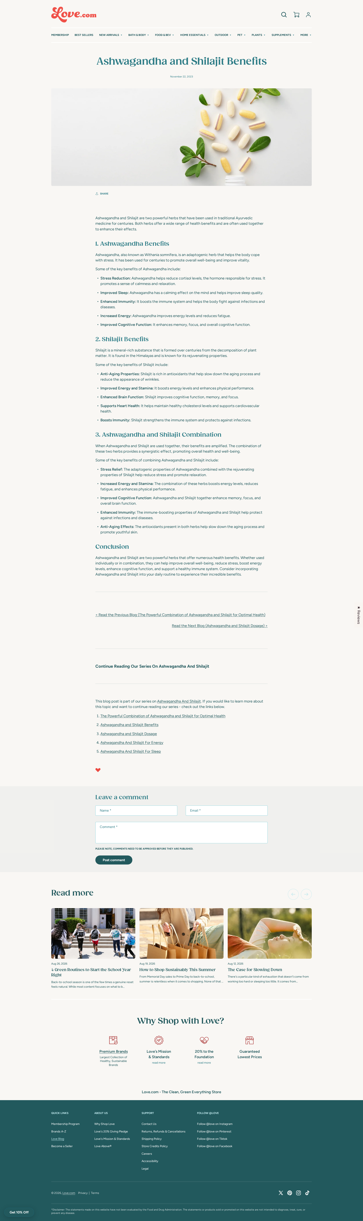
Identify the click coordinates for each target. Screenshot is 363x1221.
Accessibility (150, 1161)
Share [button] (104, 193)
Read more (72, 893)
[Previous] (293, 894)
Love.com (68, 1193)
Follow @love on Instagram (215, 1124)
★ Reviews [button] (358, 615)
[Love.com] (73, 14)
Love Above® (103, 1146)
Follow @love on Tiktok (212, 1139)
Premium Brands (113, 1051)
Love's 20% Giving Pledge (111, 1131)
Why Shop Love (104, 1124)
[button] (111, 35)
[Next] (306, 894)
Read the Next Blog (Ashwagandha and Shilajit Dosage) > (220, 625)
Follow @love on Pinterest (214, 1131)
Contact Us (149, 1124)
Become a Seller (62, 1146)
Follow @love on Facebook (214, 1146)
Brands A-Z (58, 1131)
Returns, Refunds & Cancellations (163, 1131)
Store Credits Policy (155, 1146)
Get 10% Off (19, 1212)
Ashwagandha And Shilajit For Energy (131, 742)
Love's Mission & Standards (112, 1139)
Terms (95, 1193)
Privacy (83, 1193)
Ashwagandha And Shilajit (179, 701)
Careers (147, 1154)
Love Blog (57, 1139)
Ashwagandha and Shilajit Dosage (128, 733)
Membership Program (65, 1124)
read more (159, 1062)
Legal (145, 1168)
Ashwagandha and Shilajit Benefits (129, 724)
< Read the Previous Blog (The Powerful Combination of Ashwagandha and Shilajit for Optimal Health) (180, 614)
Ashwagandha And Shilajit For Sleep (130, 751)
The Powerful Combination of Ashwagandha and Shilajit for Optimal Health (162, 716)
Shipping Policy (152, 1139)
